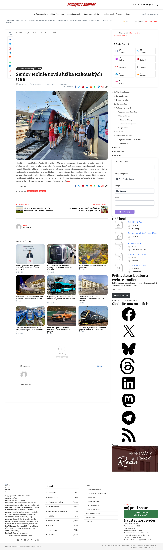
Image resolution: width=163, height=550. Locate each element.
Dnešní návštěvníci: (130, 526)
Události (89, 521)
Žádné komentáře (36, 84)
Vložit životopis (123, 144)
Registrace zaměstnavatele (127, 112)
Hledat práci (124, 212)
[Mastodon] (128, 408)
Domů (18, 33)
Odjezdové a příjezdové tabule (140, 548)
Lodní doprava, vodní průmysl (63, 20)
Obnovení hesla (119, 152)
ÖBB (36, 191)
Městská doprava (94, 20)
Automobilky (10, 20)
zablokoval (141, 515)
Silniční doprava (107, 20)
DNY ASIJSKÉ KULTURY (138, 265)
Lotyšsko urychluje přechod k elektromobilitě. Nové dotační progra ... (59, 330)
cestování (30, 191)
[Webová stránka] (24, 228)
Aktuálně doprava (57, 14)
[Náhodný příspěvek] (136, 21)
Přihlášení (119, 132)
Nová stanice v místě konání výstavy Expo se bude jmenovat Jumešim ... (59, 268)
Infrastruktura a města (36, 20)
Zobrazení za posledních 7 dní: (134, 533)
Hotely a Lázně (21, 20)
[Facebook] (26, 228)
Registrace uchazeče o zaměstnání (130, 140)
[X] (128, 339)
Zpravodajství (107, 545)
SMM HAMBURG (135, 222)
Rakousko (42, 191)
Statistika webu (93, 505)
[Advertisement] (62, 50)
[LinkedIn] (128, 391)
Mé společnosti (123, 128)
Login (101, 366)
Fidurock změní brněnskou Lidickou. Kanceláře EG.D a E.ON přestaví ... (91, 299)
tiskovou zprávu (134, 33)
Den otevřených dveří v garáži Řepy (143, 233)
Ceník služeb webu (120, 35)
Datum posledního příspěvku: (134, 540)
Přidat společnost (124, 116)
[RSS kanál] (128, 443)
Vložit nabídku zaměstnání (127, 124)
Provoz (119, 14)
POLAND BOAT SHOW (137, 254)
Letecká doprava (81, 20)
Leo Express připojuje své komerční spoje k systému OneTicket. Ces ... (93, 329)
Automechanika (134, 243)
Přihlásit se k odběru (121, 295)
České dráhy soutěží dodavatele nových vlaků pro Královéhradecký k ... (30, 330)
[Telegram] (28, 228)
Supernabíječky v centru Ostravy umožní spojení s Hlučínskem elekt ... (61, 299)
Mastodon (127, 504)
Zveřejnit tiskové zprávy (122, 92)
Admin (24, 84)
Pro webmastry (93, 501)
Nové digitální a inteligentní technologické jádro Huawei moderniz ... (28, 268)
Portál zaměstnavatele (123, 108)
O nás (128, 14)
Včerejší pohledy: (130, 528)
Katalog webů (108, 14)
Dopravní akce (151, 545)
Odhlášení (117, 156)
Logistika (48, 20)
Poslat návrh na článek (121, 100)
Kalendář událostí (73, 14)
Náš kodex (91, 498)
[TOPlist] (141, 493)
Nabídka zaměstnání (91, 14)
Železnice (9, 23)
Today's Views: (129, 523)
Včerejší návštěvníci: (131, 530)
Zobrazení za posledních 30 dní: (135, 535)
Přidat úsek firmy (126, 120)
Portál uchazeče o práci (124, 136)
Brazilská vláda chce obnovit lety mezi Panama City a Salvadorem (29, 298)
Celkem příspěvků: (130, 537)
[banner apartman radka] (135, 459)
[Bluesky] (128, 356)
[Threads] (128, 374)
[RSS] (30, 228)
